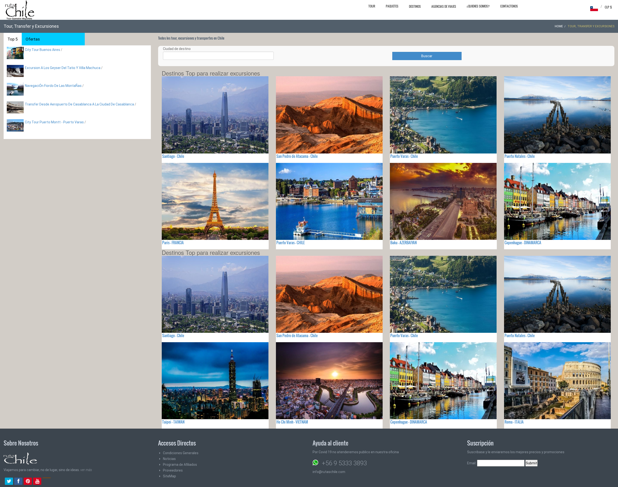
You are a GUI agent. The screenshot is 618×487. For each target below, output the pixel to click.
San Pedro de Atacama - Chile (297, 156)
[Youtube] (37, 482)
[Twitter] (9, 482)
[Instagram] (46, 482)
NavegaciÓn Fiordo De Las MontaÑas (53, 86)
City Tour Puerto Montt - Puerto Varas (54, 122)
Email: (472, 463)
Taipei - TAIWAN (173, 421)
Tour (371, 6)
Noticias (169, 459)
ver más (86, 470)
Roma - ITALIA (514, 421)
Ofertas (33, 39)
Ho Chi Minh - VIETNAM (292, 421)
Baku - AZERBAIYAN (403, 242)
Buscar (426, 56)
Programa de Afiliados (180, 464)
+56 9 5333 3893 (344, 463)
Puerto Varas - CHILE (290, 242)
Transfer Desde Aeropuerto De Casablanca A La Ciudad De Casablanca (79, 104)
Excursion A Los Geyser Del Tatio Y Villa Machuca (62, 68)
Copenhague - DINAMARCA (523, 242)
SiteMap (169, 476)
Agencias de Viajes (443, 6)
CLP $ (608, 7)
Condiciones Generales (180, 453)
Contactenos (509, 6)
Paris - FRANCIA (173, 242)
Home (559, 26)
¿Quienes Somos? (478, 6)
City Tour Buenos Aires (42, 50)
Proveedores (173, 470)
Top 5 (12, 39)
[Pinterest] (28, 482)
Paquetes (392, 6)
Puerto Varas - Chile (404, 156)
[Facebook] (18, 482)
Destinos (415, 6)
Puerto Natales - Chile (520, 156)
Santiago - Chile (173, 156)
